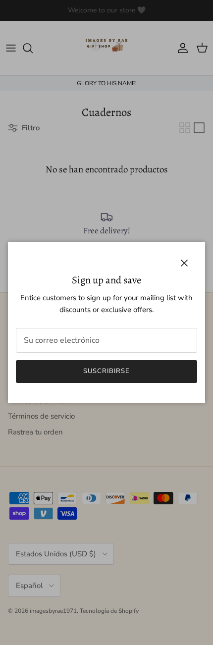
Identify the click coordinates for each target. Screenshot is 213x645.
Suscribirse (106, 371)
